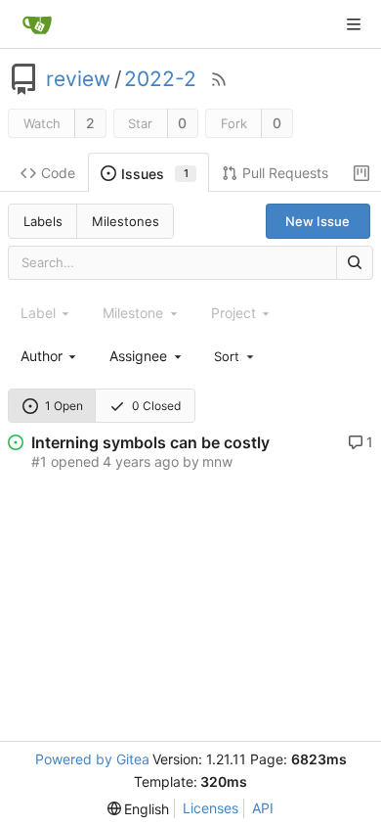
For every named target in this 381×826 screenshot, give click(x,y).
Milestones (125, 221)
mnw (217, 461)
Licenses (210, 808)
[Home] (37, 24)
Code (58, 172)
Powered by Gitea (92, 759)
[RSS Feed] (219, 79)
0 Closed (156, 405)
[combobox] (50, 356)
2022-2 (160, 79)
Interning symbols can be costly (150, 442)
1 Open (64, 405)
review (78, 79)
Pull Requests (285, 172)
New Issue (317, 221)
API (263, 808)
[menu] (235, 355)
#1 (39, 461)
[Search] (354, 263)
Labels (43, 221)
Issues (155, 173)
